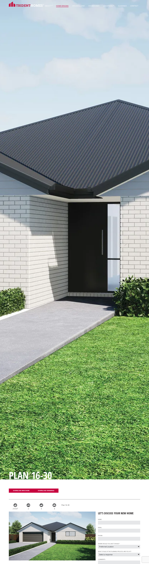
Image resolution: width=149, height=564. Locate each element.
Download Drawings (46, 490)
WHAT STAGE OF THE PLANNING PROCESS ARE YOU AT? (114, 551)
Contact (134, 6)
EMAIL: (100, 527)
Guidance (122, 6)
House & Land (78, 6)
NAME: (100, 519)
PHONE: (100, 535)
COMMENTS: (102, 559)
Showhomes (94, 6)
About (48, 6)
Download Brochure (21, 490)
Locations (108, 6)
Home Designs (62, 6)
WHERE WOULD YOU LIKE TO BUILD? (109, 544)
